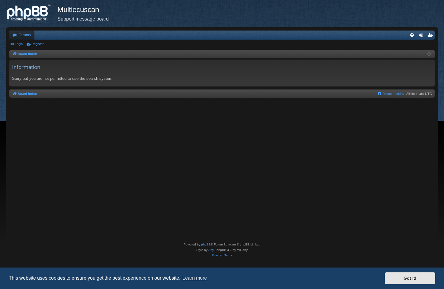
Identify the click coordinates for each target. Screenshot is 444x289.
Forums (24, 35)
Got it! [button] (410, 278)
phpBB (206, 244)
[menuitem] (412, 35)
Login (19, 44)
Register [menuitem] (431, 36)
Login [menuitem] (422, 36)
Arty (211, 250)
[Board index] (31, 13)
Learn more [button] (194, 278)
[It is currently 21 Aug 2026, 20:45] (429, 54)
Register (37, 44)
